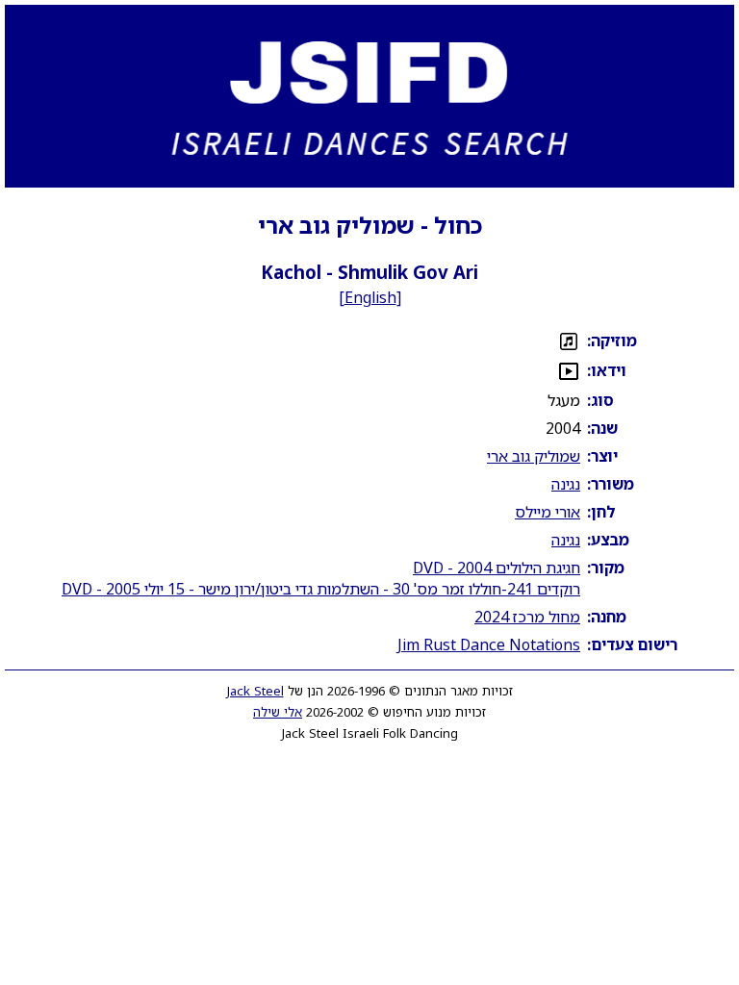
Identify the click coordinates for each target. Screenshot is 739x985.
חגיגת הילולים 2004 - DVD (496, 567)
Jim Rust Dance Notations (488, 644)
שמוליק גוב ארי (533, 456)
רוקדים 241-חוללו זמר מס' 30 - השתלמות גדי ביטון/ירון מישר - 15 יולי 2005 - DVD (321, 588)
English (370, 297)
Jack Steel (255, 690)
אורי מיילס (547, 511)
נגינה (565, 483)
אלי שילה (277, 711)
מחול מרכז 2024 (527, 616)
